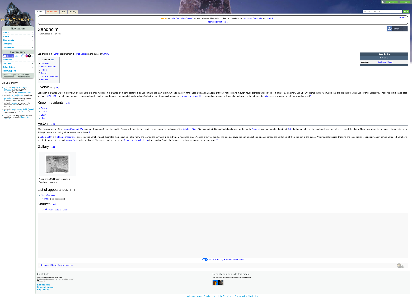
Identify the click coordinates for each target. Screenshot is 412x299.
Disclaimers (228, 296)
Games (6, 33)
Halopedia (7, 60)
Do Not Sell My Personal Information (226, 259)
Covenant (7, 91)
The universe (8, 47)
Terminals (257, 18)
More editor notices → (218, 22)
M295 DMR (52, 96)
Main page (191, 296)
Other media (8, 40)
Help (220, 296)
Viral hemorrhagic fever (65, 137)
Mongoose (186, 96)
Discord (10, 56)
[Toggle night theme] (383, 2)
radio (266, 96)
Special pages (8, 77)
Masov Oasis (72, 140)
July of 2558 (46, 137)
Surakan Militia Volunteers (135, 140)
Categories (44, 265)
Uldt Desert (382, 62)
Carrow (390, 62)
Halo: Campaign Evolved (181, 18)
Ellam (43, 115)
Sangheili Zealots (24, 92)
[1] (311, 95)
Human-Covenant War (73, 129)
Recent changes (9, 75)
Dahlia (44, 108)
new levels (247, 18)
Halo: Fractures (48, 195)
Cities (53, 265)
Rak (289, 129)
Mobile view (253, 296)
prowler (25, 111)
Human (56, 54)
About (199, 296)
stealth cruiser (17, 109)
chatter (14, 103)
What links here (24, 77)
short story (271, 18)
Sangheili (256, 129)
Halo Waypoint (9, 71)
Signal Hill (197, 96)
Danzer (44, 111)
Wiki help (7, 63)
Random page (23, 75)
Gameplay (7, 44)
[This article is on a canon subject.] (397, 28)
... (32, 56)
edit (56, 87)
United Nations (17, 95)
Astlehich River (190, 129)
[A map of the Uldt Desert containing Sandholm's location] (57, 164)
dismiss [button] (402, 17)
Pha (43, 118)
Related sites (9, 67)
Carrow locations (65, 265)
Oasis (47, 199)
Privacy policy (241, 296)
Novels (6, 36)
